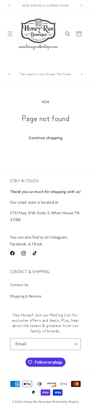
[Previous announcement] (9, 5)
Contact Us (19, 285)
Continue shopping (45, 138)
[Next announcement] (81, 5)
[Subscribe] (75, 344)
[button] (10, 33)
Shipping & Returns (25, 296)
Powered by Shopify (65, 401)
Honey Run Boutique (38, 401)
